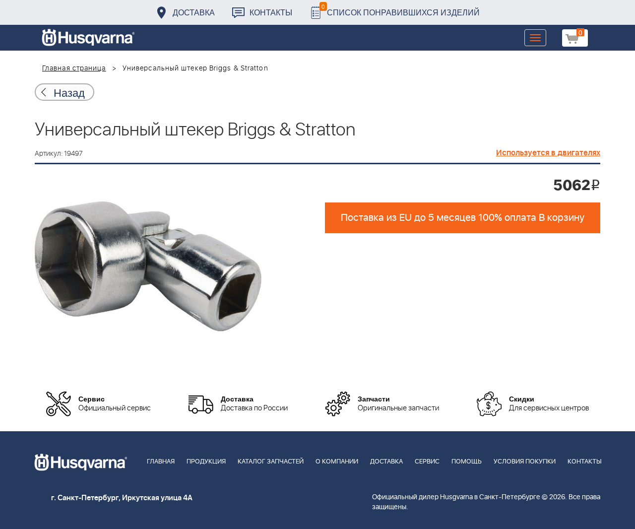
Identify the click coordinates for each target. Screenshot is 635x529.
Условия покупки (525, 461)
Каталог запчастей (271, 461)
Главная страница (74, 68)
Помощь (466, 461)
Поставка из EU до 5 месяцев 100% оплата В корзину (462, 217)
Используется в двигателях (548, 153)
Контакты (271, 12)
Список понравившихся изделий (400, 9)
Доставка (194, 12)
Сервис (427, 461)
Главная (161, 461)
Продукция (206, 461)
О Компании (337, 461)
